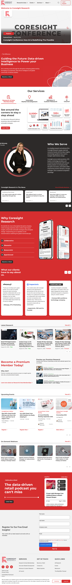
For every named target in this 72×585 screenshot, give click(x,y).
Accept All (66, 581)
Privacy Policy (53, 540)
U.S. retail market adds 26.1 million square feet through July (11, 195)
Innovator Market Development (29, 100)
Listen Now (9, 501)
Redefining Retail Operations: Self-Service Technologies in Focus (44, 459)
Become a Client (7, 77)
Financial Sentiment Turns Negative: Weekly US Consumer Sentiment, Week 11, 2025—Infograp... (57, 382)
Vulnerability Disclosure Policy (7, 575)
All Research (58, 563)
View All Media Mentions (62, 187)
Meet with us (60, 429)
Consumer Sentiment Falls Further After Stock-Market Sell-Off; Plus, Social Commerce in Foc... (57, 376)
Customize (56, 581)
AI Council (67, 100)
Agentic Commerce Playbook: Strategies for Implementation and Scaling (27, 459)
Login (63, 2)
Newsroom (57, 568)
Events (56, 565)
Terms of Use (60, 540)
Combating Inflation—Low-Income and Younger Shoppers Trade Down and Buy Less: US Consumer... (56, 369)
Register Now (23, 429)
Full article (4, 200)
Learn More (5, 128)
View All (67, 325)
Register (64, 3)
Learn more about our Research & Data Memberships (16, 382)
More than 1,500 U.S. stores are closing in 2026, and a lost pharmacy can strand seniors (58, 196)
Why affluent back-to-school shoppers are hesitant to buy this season (35, 196)
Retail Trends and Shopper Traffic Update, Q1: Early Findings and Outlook (62, 459)
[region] (36, 581)
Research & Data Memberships (8, 101)
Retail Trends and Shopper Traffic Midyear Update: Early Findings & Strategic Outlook (8, 459)
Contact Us (39, 565)
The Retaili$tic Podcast (60, 571)
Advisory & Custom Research (50, 100)
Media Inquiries (41, 568)
